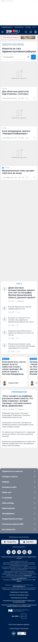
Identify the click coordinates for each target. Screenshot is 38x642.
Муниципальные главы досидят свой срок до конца (18, 171)
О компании (7, 498)
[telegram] (8, 552)
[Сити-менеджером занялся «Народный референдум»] (19, 114)
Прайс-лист (7, 492)
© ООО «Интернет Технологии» (19, 628)
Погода (28, 27)
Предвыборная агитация (12, 519)
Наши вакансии (8, 508)
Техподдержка (8, 513)
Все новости (18, 43)
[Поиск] (25, 32)
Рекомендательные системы (19, 598)
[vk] (14, 552)
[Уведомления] (30, 32)
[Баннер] (27, 37)
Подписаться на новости (12, 471)
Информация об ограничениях (19, 592)
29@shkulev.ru (28, 575)
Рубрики (5, 482)
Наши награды (8, 503)
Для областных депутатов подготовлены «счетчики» (15, 92)
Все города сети (8, 529)
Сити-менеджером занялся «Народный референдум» (16, 132)
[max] (24, 552)
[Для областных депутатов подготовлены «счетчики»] (19, 75)
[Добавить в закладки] (34, 98)
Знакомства (19, 27)
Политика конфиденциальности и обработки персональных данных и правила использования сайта (19, 605)
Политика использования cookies (19, 595)
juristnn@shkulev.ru (21, 578)
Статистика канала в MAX (12, 524)
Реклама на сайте (9, 487)
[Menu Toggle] (2, 32)
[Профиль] (35, 32)
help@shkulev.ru (16, 579)
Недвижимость (7, 27)
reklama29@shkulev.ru (19, 586)
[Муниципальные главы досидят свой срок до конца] (19, 154)
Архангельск (7, 43)
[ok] (19, 552)
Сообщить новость (10, 477)
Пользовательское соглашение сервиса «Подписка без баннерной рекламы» (19, 601)
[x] (30, 552)
